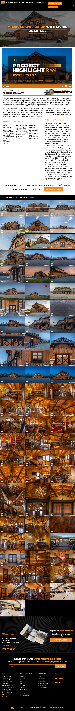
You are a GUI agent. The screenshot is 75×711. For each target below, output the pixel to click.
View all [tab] (32, 197)
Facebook (3, 648)
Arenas (40, 680)
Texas (21, 691)
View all (25, 695)
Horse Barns (41, 678)
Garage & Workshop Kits (9, 687)
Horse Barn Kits (6, 680)
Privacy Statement (57, 707)
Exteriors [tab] (7, 197)
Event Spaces (41, 681)
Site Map (45, 707)
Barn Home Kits (6, 676)
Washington (23, 693)
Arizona (22, 676)
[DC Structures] (8, 634)
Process (32, 2)
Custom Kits (5, 691)
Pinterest (5, 648)
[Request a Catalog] (34, 636)
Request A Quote (53, 189)
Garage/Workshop (43, 683)
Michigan (22, 685)
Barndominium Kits (7, 693)
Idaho (21, 683)
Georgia (22, 681)
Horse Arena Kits (7, 681)
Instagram (14, 648)
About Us (40, 2)
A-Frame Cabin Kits (7, 685)
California (22, 678)
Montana (22, 687)
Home (3, 2)
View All (7, 697)
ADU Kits (4, 694)
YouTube (8, 648)
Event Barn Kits (6, 689)
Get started (61, 640)
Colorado (22, 680)
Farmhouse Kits (6, 678)
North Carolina (24, 689)
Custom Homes (42, 685)
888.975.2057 (7, 645)
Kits (7, 2)
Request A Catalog (55, 3)
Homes (40, 676)
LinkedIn (11, 648)
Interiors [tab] (20, 197)
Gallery (25, 2)
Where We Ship (15, 2)
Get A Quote (53, 7)
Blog (3, 8)
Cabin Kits (5, 683)
